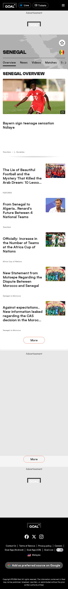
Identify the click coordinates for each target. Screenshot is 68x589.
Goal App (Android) (14, 550)
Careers (58, 546)
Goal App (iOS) (34, 550)
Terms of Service (27, 546)
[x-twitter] (34, 537)
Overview (9, 62)
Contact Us (11, 546)
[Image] (34, 96)
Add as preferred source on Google (36, 565)
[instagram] (41, 537)
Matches (51, 62)
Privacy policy (44, 546)
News (24, 62)
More (34, 340)
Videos (36, 62)
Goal (19, 579)
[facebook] (26, 537)
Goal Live (48, 550)
